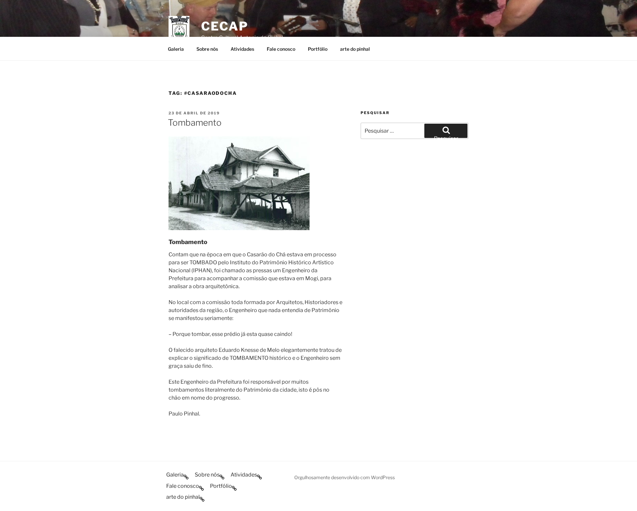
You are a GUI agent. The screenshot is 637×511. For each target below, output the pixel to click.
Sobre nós (207, 49)
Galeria (176, 49)
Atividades (242, 49)
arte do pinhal (355, 49)
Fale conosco (281, 49)
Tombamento (195, 122)
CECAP (224, 26)
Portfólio (317, 49)
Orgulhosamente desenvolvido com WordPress (344, 477)
